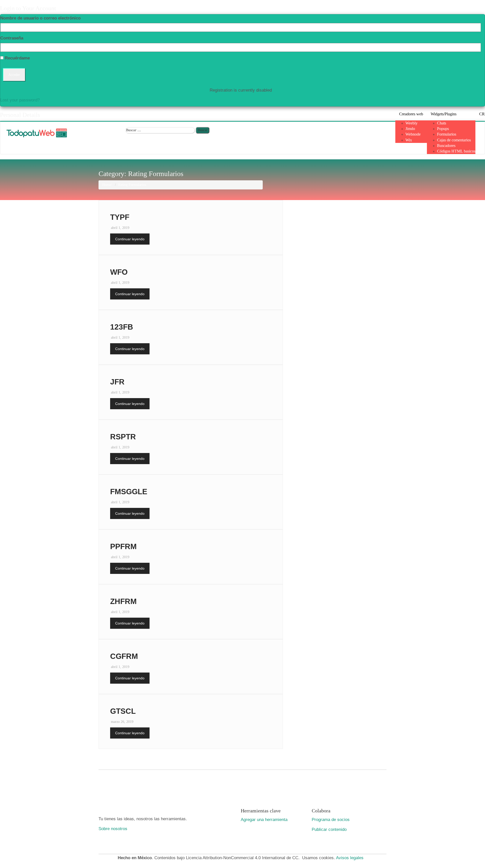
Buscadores (446, 145)
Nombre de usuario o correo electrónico (40, 18)
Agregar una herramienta (264, 819)
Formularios (446, 134)
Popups (443, 128)
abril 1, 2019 (120, 228)
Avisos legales (349, 857)
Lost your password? (20, 100)
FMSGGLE (128, 491)
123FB (121, 327)
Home (106, 185)
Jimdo (410, 128)
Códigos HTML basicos (456, 151)
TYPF (119, 217)
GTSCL (123, 711)
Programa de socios (331, 819)
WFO (119, 272)
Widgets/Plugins (443, 114)
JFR (117, 382)
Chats (441, 123)
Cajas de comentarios (454, 140)
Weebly (411, 123)
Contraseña (11, 38)
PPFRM (123, 546)
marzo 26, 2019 (122, 722)
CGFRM (124, 656)
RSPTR (123, 437)
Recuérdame (17, 58)
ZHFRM (123, 601)
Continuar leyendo (129, 239)
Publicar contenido (329, 829)
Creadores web (411, 114)
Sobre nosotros (113, 828)
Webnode (413, 134)
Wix (408, 140)
